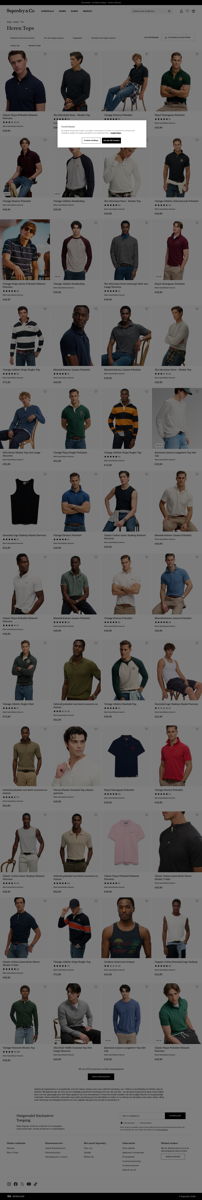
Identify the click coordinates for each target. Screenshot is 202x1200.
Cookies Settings (91, 140)
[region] (102, 134)
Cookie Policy (115, 133)
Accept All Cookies (111, 140)
